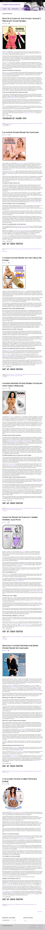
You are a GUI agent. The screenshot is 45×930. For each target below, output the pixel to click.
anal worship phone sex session (14, 440)
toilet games (21, 493)
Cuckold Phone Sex (18, 374)
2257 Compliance (33, 925)
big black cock (38, 362)
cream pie (29, 336)
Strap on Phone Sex (34, 508)
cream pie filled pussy (31, 306)
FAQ (9, 9)
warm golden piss (22, 729)
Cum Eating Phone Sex (18, 904)
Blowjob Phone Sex (9, 904)
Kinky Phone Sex (38, 771)
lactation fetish (33, 238)
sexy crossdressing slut (19, 580)
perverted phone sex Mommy (28, 112)
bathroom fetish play (14, 755)
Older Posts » (40, 911)
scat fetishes (13, 756)
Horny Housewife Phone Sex (29, 771)
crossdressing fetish (20, 564)
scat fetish (35, 481)
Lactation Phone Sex (24, 248)
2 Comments (4, 376)
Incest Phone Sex (16, 248)
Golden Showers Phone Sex (18, 508)
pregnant (10, 124)
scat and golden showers (27, 440)
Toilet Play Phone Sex (18, 509)
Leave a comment (5, 125)
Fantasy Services (33, 9)
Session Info (15, 9)
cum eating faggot (9, 884)
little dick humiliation (10, 375)
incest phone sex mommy (18, 230)
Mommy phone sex (5, 235)
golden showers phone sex (18, 751)
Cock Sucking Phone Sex (17, 636)
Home (4, 9)
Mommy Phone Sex (16, 123)
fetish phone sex (33, 178)
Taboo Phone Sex (10, 509)
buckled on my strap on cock (10, 465)
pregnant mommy (28, 230)
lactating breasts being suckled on (13, 97)
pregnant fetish (20, 107)
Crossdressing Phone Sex (27, 636)
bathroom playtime (32, 685)
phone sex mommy (19, 163)
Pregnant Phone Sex (33, 123)
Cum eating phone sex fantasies (8, 891)
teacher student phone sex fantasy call (22, 226)
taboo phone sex (7, 72)
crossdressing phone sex (25, 624)
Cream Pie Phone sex (10, 374)
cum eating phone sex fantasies (18, 812)
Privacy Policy (40, 925)
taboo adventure (32, 893)
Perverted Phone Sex (25, 123)
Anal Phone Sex (9, 636)
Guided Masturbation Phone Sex (35, 374)
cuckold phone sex (10, 350)
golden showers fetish (11, 463)
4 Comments (4, 251)
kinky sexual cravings (16, 845)
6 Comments (4, 639)
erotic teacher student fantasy (34, 201)
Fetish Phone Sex (9, 123)
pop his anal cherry (34, 599)
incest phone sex (6, 62)
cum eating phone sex (30, 884)
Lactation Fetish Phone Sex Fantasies (20, 132)
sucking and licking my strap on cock (35, 591)
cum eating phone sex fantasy (22, 838)
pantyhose (34, 703)
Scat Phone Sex (27, 508)
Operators (24, 9)
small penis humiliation (19, 375)
